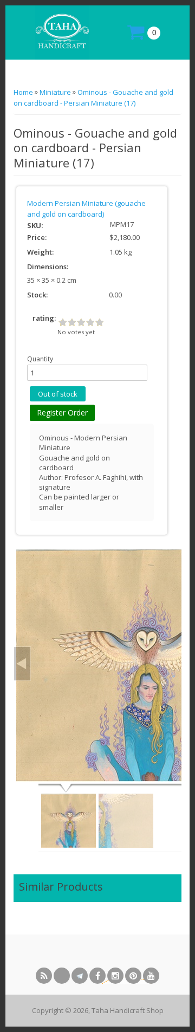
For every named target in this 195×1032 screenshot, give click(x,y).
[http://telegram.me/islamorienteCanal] (80, 976)
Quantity (40, 359)
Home (24, 92)
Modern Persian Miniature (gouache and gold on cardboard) (86, 208)
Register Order (62, 412)
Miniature (55, 92)
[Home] (60, 31)
